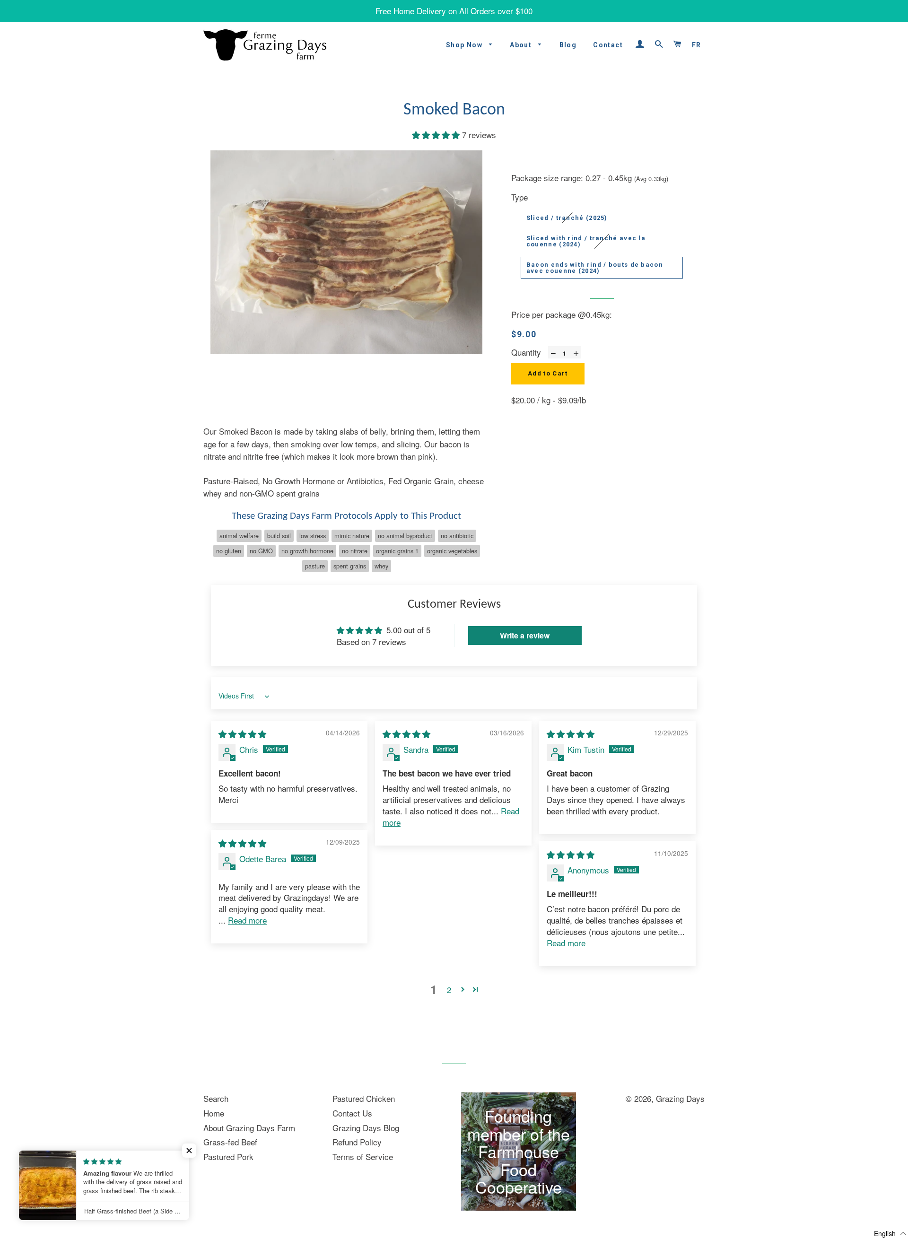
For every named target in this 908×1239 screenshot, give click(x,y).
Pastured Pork (228, 1156)
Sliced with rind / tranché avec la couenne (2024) (586, 241)
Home (213, 1113)
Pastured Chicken (363, 1098)
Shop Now (465, 45)
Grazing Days (680, 1098)
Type (519, 197)
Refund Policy (357, 1142)
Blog (568, 45)
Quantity (526, 352)
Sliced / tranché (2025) (567, 217)
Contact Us (352, 1113)
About (521, 45)
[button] (437, 134)
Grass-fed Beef (230, 1142)
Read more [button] (247, 920)
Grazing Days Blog (365, 1128)
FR (696, 45)
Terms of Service (362, 1156)
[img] (242, 734)
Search (215, 1098)
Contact (608, 45)
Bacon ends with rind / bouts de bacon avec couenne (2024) (594, 267)
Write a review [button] (525, 635)
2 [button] (449, 989)
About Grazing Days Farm (249, 1128)
